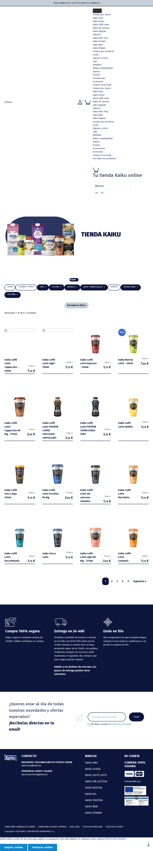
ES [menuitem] (102, 193)
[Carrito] (121, 170)
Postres (96, 75)
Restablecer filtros (76, 305)
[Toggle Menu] (97, 11)
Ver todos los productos (104, 158)
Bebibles (97, 65)
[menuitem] (97, 193)
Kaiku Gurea (98, 95)
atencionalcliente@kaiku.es (35, 774)
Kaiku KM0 (91, 762)
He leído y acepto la (111, 724)
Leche (95, 55)
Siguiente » (139, 581)
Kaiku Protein (99, 41)
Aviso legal (74, 827)
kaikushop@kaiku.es (31, 765)
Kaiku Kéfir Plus (100, 111)
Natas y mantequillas (103, 68)
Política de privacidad (121, 724)
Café (95, 61)
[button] (72, 287)
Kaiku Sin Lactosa (101, 101)
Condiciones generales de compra (19, 827)
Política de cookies (114, 827)
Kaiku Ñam (98, 44)
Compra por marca (102, 14)
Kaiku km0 (98, 91)
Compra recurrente (102, 85)
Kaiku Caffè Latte (101, 98)
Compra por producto (103, 51)
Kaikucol (97, 108)
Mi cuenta (132, 756)
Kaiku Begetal (99, 105)
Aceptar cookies (13, 847)
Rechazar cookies (42, 847)
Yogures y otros (100, 58)
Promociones (99, 78)
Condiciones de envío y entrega (52, 827)
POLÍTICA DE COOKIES (115, 839)
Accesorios (98, 81)
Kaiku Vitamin (99, 48)
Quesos (96, 71)
